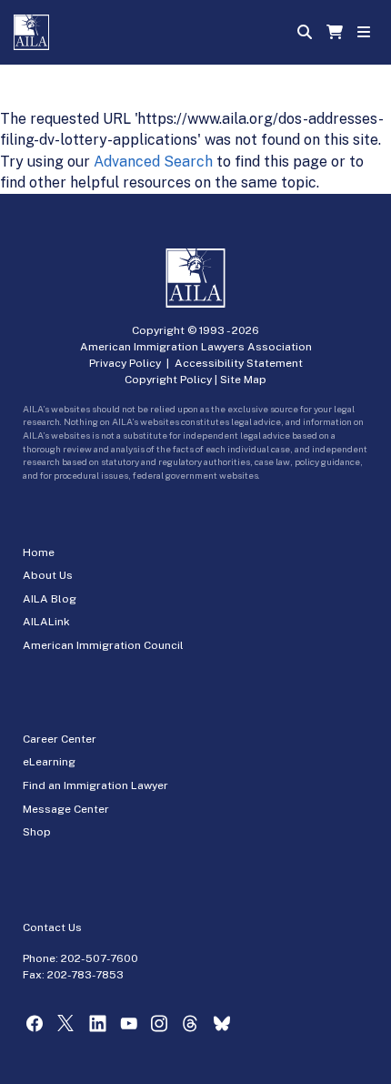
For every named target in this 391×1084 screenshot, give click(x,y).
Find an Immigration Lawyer (95, 785)
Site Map (243, 379)
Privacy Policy (125, 363)
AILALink (46, 621)
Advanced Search (153, 161)
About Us (48, 575)
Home (39, 552)
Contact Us (52, 927)
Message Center (66, 809)
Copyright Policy (168, 379)
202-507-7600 (99, 958)
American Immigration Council (103, 645)
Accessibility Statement (239, 363)
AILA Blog (49, 599)
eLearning (49, 761)
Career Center (59, 739)
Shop (37, 832)
